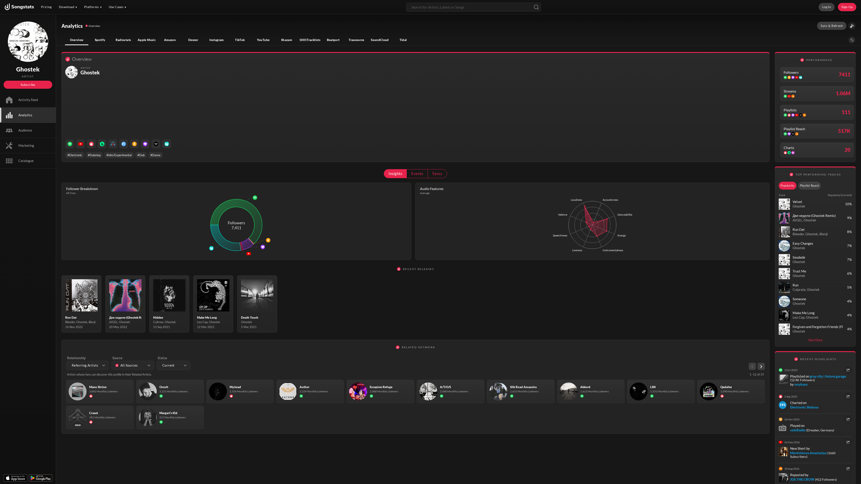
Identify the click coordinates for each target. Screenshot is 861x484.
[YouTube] (80, 143)
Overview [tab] (77, 40)
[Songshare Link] (852, 26)
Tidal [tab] (403, 40)
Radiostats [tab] (123, 40)
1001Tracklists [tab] (309, 40)
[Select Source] (852, 40)
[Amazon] (134, 143)
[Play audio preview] (784, 204)
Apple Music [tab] (147, 40)
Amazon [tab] (170, 40)
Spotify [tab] (100, 40)
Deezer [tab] (193, 40)
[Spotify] (69, 143)
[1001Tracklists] (112, 143)
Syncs (437, 173)
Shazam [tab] (286, 40)
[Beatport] (102, 143)
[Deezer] (145, 143)
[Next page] (761, 366)
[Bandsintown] (166, 143)
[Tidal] (155, 143)
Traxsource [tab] (356, 40)
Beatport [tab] (333, 40)
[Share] (848, 370)
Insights (395, 173)
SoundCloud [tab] (380, 40)
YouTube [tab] (263, 40)
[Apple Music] (91, 143)
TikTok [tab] (240, 40)
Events (417, 173)
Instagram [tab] (216, 40)
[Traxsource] (123, 143)
